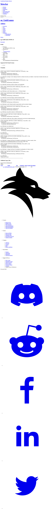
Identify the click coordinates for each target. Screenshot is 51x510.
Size (17, 165)
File (3, 27)
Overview (5, 26)
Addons (2, 23)
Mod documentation (9, 227)
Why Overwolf (8, 224)
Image (4, 28)
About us (7, 242)
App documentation (9, 225)
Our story (7, 243)
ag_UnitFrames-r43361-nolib (8, 166)
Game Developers (9, 255)
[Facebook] (27, 413)
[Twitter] (27, 508)
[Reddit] (27, 365)
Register (7, 1)
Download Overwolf (9, 236)
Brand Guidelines (8, 247)
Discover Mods (8, 233)
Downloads (33, 165)
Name (9, 165)
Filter (2, 164)
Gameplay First (8, 235)
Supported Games (9, 261)
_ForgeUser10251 (6, 51)
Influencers (7, 254)
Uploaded (22, 165)
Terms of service (8, 262)
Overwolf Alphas (8, 264)
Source (4, 30)
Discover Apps (8, 234)
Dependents (7, 35)
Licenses (7, 266)
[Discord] (27, 317)
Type (2, 165)
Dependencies (8, 34)
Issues (4, 29)
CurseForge (2, 1)
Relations (5, 32)
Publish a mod (8, 223)
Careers (6, 244)
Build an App (8, 222)
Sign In (10, 1)
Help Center (7, 260)
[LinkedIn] (27, 460)
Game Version (27, 165)
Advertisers (7, 253)
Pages (4, 31)
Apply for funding (9, 228)
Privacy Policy (8, 263)
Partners (7, 252)
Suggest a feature (8, 237)
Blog (6, 245)
